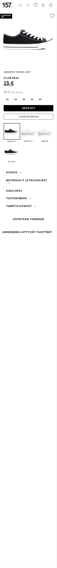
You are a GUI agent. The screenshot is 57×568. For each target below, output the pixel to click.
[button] (20, 5)
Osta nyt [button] (28, 108)
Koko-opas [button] (14, 191)
